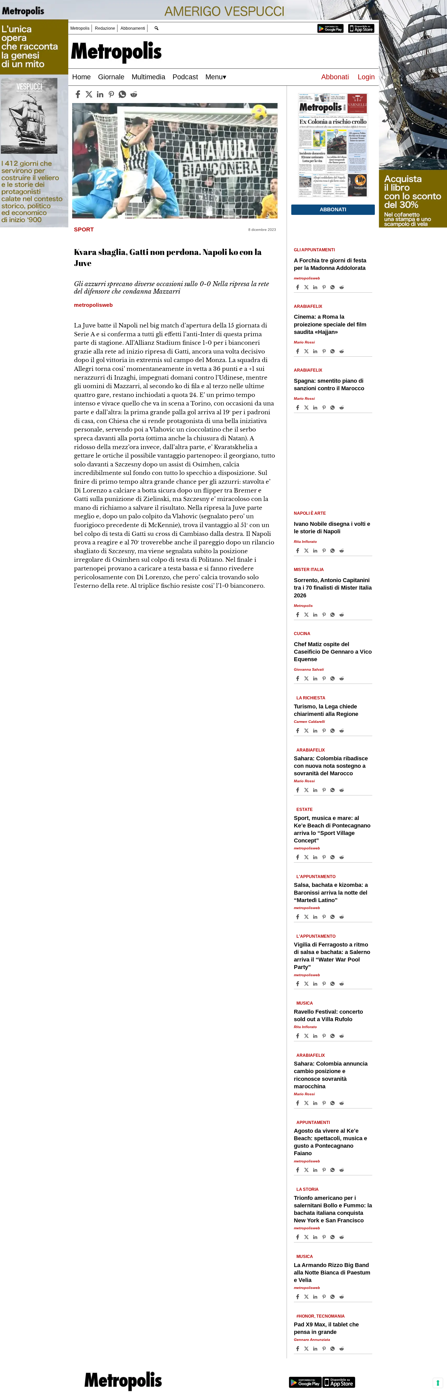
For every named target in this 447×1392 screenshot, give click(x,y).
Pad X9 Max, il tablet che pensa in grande (326, 1328)
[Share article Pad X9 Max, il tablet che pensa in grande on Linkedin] (316, 1348)
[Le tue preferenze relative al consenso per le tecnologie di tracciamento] (438, 1383)
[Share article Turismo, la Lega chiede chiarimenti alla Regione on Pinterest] (325, 730)
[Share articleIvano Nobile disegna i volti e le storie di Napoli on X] (307, 550)
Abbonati (335, 77)
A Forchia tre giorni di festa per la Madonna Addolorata (330, 264)
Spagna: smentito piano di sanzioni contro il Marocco (329, 385)
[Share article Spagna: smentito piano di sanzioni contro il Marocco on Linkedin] (316, 407)
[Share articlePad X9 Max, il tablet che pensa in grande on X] (307, 1348)
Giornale (111, 77)
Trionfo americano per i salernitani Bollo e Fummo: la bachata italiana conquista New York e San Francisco (333, 1209)
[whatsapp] (122, 94)
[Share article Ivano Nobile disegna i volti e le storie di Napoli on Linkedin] (316, 550)
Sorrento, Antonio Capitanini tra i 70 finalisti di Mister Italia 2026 (333, 587)
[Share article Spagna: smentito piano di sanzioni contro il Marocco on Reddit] (342, 407)
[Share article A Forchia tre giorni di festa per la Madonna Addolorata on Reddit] (342, 287)
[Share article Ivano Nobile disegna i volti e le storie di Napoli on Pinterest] (325, 550)
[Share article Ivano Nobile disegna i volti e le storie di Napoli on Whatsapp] (333, 550)
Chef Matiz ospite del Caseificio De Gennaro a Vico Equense (333, 651)
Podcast (185, 77)
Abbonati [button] (333, 209)
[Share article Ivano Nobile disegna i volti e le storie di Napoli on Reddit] (342, 550)
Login (366, 77)
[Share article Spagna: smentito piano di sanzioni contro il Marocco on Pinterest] (325, 407)
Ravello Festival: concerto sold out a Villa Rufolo (328, 1015)
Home (81, 77)
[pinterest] (111, 94)
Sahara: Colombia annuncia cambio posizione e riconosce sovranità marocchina (331, 1074)
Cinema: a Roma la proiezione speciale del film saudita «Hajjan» (330, 324)
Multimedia (148, 77)
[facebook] (78, 94)
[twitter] (89, 94)
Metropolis (80, 28)
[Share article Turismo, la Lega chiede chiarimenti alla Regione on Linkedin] (316, 730)
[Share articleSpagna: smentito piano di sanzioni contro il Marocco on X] (307, 407)
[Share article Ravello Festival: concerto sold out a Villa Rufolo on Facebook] (298, 1035)
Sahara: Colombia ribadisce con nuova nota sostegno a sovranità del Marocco (331, 766)
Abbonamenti (133, 28)
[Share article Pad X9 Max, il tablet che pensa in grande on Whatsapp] (333, 1348)
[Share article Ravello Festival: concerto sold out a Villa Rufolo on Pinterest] (325, 1035)
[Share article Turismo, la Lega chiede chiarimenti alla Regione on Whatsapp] (333, 730)
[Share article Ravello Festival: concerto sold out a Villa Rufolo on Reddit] (342, 1035)
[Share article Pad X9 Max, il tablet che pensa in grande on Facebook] (298, 1348)
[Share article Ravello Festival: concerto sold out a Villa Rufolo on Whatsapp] (333, 1035)
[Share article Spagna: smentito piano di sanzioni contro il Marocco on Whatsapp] (333, 407)
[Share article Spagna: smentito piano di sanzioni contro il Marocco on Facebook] (298, 407)
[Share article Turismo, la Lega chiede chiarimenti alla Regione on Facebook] (298, 730)
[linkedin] (100, 94)
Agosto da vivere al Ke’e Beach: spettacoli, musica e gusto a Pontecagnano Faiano (330, 1142)
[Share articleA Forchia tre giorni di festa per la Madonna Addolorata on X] (307, 287)
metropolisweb (307, 278)
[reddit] (134, 94)
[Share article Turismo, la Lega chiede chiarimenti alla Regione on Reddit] (342, 730)
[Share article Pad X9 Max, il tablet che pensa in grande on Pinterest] (325, 1348)
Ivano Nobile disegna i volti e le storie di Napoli (332, 528)
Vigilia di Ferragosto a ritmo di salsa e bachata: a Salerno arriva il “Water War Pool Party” (332, 955)
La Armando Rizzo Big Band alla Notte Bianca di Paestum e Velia (332, 1272)
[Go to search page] (156, 28)
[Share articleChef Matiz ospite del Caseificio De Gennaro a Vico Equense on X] (307, 678)
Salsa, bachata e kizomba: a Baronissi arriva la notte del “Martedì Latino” (331, 892)
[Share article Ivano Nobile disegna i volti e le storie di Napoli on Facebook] (298, 550)
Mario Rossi (304, 342)
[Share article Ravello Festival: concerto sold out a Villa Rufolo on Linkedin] (316, 1035)
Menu (214, 77)
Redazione (105, 28)
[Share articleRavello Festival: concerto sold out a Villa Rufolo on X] (307, 1035)
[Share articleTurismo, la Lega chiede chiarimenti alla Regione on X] (307, 730)
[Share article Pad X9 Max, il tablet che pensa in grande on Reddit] (342, 1348)
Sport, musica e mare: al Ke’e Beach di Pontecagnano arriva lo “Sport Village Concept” (332, 829)
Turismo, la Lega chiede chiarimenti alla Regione (326, 710)
